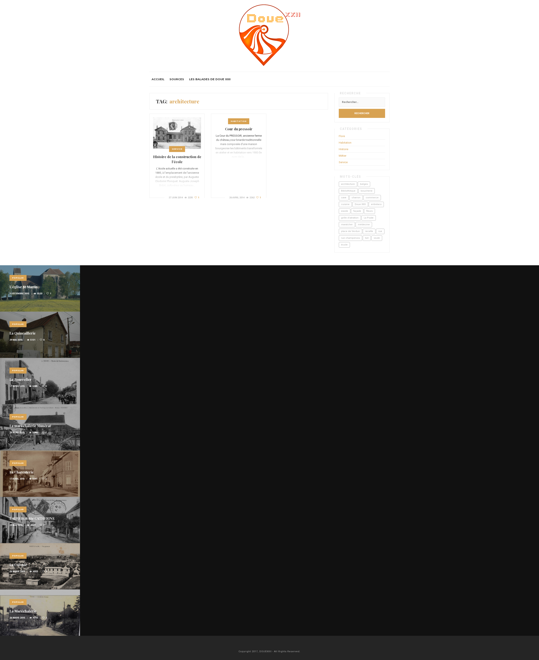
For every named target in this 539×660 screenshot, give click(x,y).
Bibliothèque (348, 190)
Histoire (343, 149)
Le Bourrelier (20, 379)
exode (344, 211)
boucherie (366, 190)
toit (366, 238)
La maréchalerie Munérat (30, 426)
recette (369, 231)
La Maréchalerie (22, 611)
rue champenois (350, 238)
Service (177, 149)
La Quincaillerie (22, 333)
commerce (372, 197)
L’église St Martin (23, 287)
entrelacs (376, 204)
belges (364, 184)
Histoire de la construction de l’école (177, 159)
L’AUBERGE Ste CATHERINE (32, 518)
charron (356, 197)
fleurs (369, 211)
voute (377, 238)
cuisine (345, 204)
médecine (364, 224)
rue (380, 231)
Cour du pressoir (238, 129)
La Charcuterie (21, 472)
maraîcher (347, 224)
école (344, 244)
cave (343, 197)
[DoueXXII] (269, 35)
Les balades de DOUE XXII (210, 79)
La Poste (369, 217)
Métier (342, 155)
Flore (342, 136)
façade (357, 211)
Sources (176, 79)
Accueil (158, 79)
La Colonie (18, 565)
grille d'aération (350, 217)
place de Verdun (350, 231)
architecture (348, 184)
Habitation (239, 121)
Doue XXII (360, 204)
